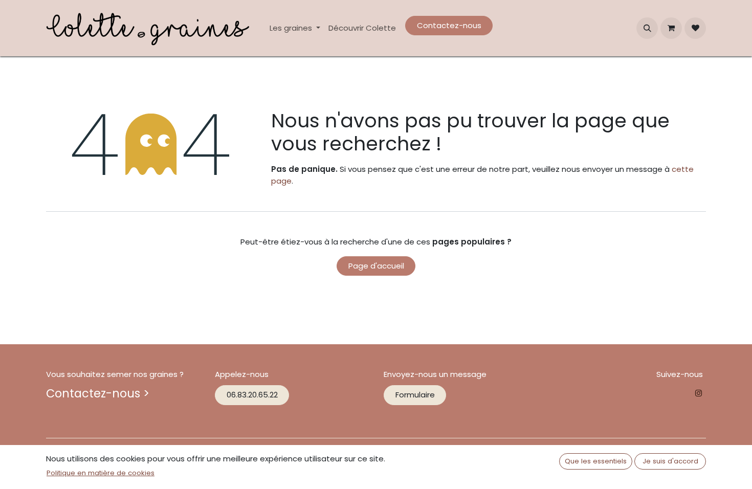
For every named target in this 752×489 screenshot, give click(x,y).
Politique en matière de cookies (100, 473)
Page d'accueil (376, 265)
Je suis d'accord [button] (670, 461)
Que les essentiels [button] (596, 461)
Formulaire (415, 394)
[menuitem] (295, 28)
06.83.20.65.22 (252, 394)
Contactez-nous (449, 25)
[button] (647, 28)
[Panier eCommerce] (671, 28)
